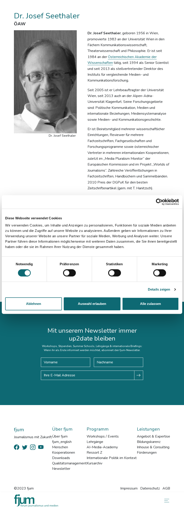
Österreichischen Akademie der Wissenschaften (122, 59)
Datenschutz (150, 488)
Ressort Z (94, 452)
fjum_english (62, 441)
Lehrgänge (95, 441)
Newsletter (61, 468)
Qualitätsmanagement (69, 463)
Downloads (61, 457)
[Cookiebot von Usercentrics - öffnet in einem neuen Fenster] (159, 201)
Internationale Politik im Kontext (112, 457)
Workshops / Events (103, 436)
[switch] (69, 272)
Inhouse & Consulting (153, 447)
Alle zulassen (150, 304)
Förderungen (147, 452)
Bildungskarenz (148, 441)
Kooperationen (63, 452)
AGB (166, 488)
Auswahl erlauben (92, 304)
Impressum (129, 488)
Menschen (60, 447)
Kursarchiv (94, 463)
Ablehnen (33, 304)
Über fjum (60, 436)
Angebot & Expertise (153, 436)
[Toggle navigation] (166, 500)
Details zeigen (159, 289)
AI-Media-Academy (102, 447)
